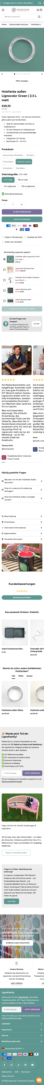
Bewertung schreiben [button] (22, 597)
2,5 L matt (8, 180)
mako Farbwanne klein (23, 300)
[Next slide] (42, 74)
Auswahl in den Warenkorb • (22, 309)
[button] (14, 74)
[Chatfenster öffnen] (39, 1080)
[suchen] (39, 16)
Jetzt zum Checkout (22, 219)
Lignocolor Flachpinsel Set (24, 268)
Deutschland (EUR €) (13, 1049)
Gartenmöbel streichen (18, 24)
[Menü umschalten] (3, 10)
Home (4, 24)
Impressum (25, 1072)
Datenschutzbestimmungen (12, 781)
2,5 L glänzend (10, 186)
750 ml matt (23, 180)
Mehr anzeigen (22, 81)
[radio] (13, 155)
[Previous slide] (2, 74)
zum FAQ (36, 324)
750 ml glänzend (28, 186)
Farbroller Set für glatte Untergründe (28, 277)
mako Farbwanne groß (23, 289)
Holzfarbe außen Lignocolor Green (27, 257)
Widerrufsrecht (8, 1076)
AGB (16, 1072)
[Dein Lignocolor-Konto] (37, 10)
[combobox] (22, 17)
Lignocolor (12, 1081)
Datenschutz (7, 1072)
